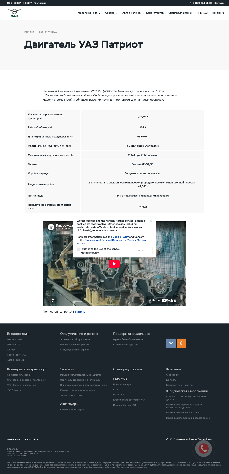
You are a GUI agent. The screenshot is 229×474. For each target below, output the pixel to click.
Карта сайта (31, 439)
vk (171, 343)
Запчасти (67, 369)
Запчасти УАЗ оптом (71, 395)
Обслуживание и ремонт (79, 334)
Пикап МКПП (14, 344)
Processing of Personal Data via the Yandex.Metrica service (111, 241)
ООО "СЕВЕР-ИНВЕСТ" (19, 3)
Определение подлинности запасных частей (84, 385)
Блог (115, 389)
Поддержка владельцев (131, 334)
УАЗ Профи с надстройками (22, 385)
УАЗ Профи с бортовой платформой (26, 379)
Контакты (219, 3)
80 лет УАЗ (119, 394)
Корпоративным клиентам (180, 385)
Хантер (11, 349)
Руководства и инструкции (74, 344)
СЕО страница (48, 32)
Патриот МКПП (15, 339)
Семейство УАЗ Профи (19, 374)
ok (181, 343)
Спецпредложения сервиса (74, 349)
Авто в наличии (131, 12)
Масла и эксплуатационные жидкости (80, 374)
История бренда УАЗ (124, 405)
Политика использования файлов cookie (188, 417)
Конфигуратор (155, 12)
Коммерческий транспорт (27, 369)
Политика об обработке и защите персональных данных (184, 406)
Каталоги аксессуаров (72, 409)
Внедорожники (18, 334)
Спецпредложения (180, 12)
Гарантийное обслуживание (128, 339)
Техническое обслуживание (75, 339)
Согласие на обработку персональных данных (186, 398)
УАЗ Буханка (14, 390)
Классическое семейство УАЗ (129, 399)
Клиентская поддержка (125, 344)
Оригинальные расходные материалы (80, 379)
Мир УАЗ (202, 12)
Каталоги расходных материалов (77, 390)
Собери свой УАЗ (16, 354)
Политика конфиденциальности (183, 412)
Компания (218, 12)
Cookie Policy (121, 236)
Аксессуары (69, 404)
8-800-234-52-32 (202, 3)
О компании (172, 374)
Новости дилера (122, 384)
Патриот (80, 311)
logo (18, 13)
